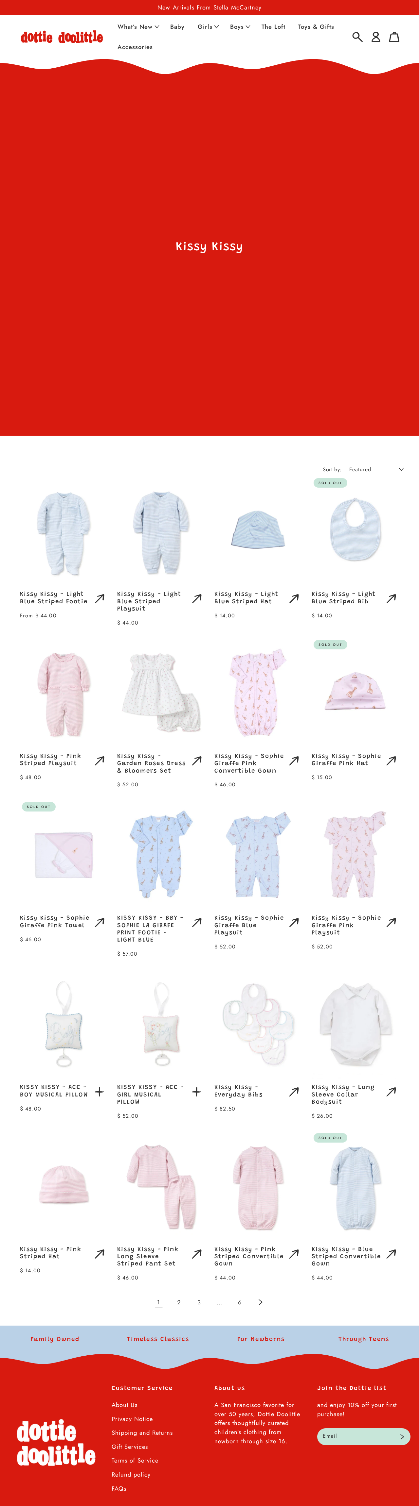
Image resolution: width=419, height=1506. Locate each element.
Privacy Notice (132, 1418)
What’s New (135, 26)
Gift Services (130, 1446)
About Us (124, 1404)
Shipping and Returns (142, 1432)
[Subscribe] (402, 1436)
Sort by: (332, 469)
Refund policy (131, 1474)
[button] (137, 26)
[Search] (357, 37)
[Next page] (260, 1302)
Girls (205, 26)
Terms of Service (135, 1460)
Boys (237, 26)
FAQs (119, 1488)
